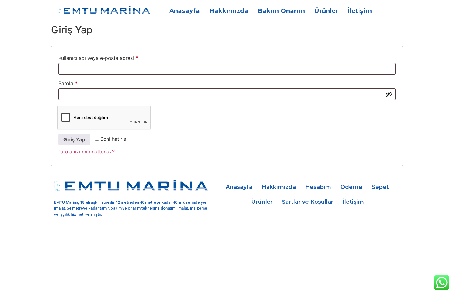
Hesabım (318, 187)
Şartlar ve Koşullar (307, 201)
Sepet (380, 187)
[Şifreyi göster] (388, 94)
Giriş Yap (74, 139)
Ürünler (326, 11)
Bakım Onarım (281, 11)
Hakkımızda (228, 11)
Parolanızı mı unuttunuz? (86, 151)
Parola (76, 82)
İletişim (359, 11)
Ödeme (351, 187)
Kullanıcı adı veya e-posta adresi (106, 57)
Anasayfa (184, 11)
